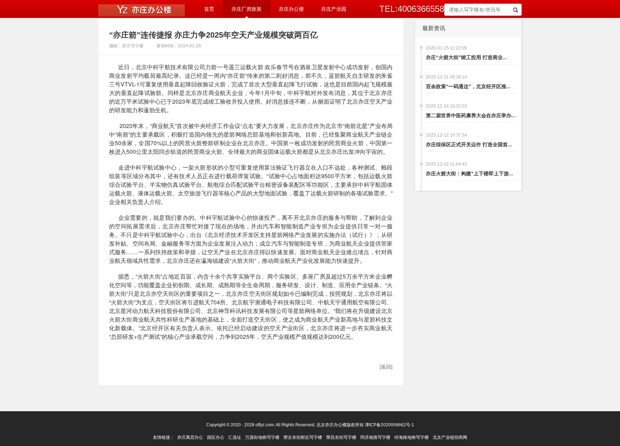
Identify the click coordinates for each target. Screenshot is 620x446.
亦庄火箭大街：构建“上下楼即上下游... (469, 173)
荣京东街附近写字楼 (302, 437)
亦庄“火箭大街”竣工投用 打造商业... (466, 57)
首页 (209, 9)
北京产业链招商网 (450, 437)
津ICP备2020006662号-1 (389, 424)
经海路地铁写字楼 (411, 437)
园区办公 (215, 437)
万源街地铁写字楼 (262, 437)
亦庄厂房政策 (246, 9)
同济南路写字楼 (375, 437)
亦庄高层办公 (190, 437)
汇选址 (234, 437)
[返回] (386, 367)
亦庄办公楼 (291, 9)
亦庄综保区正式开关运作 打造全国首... (469, 144)
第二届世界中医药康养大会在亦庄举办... (471, 115)
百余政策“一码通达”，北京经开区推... (468, 86)
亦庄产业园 (333, 9)
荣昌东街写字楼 (341, 437)
